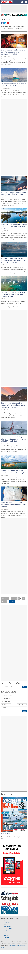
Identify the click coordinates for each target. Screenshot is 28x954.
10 (23, 598)
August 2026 (5, 834)
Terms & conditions (12, 945)
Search (24, 686)
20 (2, 601)
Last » (13, 601)
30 (5, 601)
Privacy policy (20, 945)
